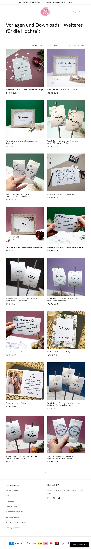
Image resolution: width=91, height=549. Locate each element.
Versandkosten (12, 517)
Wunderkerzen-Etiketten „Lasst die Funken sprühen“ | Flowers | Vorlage (22, 457)
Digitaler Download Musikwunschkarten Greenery (65, 247)
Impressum (11, 501)
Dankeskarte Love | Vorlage (16, 403)
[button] (5, 11)
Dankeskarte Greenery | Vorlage (59, 352)
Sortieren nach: (38, 45)
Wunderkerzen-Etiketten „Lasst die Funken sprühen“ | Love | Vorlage (63, 300)
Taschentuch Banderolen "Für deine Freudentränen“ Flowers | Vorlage (60, 457)
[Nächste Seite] (52, 472)
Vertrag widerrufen (14, 528)
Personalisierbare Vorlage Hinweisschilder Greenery (21, 142)
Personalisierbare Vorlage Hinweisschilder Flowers (24, 247)
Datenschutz (11, 506)
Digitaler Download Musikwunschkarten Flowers (24, 352)
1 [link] (39, 472)
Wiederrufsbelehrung (15, 512)
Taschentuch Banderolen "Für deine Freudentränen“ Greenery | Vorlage (19, 195)
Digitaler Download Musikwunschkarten (62, 194)
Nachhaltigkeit (12, 490)
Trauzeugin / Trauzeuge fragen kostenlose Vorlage (24, 90)
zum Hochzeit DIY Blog (16, 522)
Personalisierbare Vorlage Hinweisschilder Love (64, 90)
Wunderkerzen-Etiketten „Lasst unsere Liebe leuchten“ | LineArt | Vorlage (22, 300)
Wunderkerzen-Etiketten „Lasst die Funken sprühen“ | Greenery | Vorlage (63, 142)
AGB (7, 496)
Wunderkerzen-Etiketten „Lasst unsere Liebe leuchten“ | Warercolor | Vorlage (64, 404)
